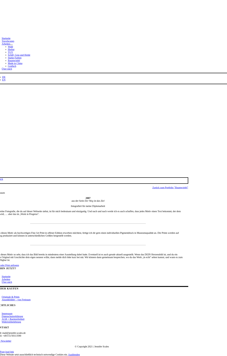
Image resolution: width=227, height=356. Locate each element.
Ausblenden (74, 354)
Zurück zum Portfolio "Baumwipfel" (170, 187)
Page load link (7, 351)
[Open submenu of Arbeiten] (11, 44)
